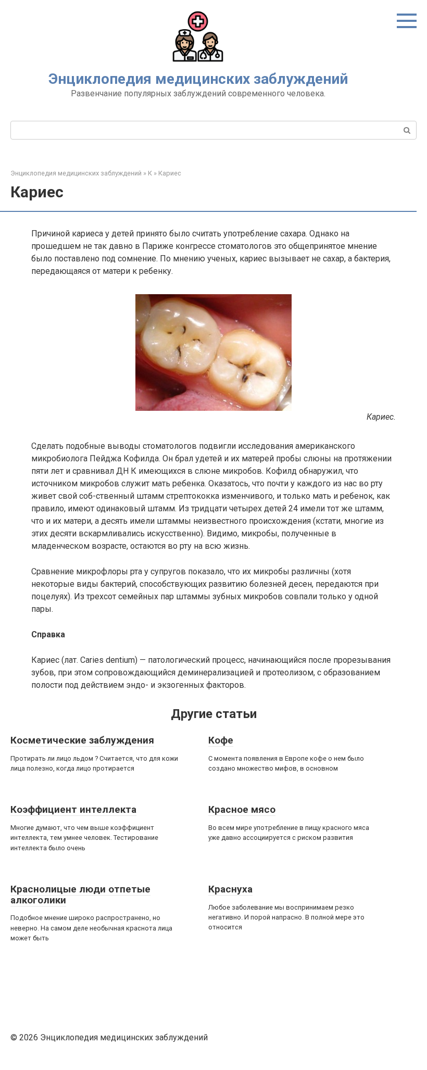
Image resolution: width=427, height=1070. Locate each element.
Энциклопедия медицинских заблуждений (198, 78)
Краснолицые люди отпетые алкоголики (80, 894)
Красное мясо (241, 809)
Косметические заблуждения (82, 740)
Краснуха (230, 889)
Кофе (220, 740)
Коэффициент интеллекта (73, 809)
